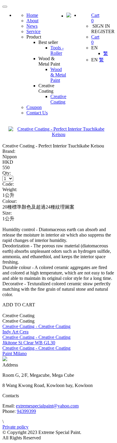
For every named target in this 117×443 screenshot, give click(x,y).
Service (33, 31)
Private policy (15, 426)
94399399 (26, 411)
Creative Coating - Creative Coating (36, 326)
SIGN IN (100, 26)
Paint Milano (14, 353)
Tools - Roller (57, 50)
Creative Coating (58, 99)
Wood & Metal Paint (58, 75)
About (32, 20)
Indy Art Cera (15, 331)
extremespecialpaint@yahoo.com (47, 405)
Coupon (34, 107)
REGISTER (103, 31)
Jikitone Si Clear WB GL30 (28, 342)
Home (32, 15)
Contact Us (37, 112)
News (32, 26)
